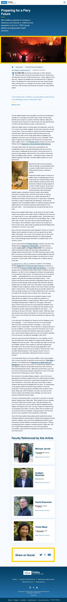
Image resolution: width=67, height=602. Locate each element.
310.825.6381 (33, 595)
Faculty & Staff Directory (27, 579)
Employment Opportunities (46, 579)
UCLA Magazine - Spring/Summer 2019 (21, 70)
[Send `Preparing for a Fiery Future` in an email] (49, 555)
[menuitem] (42, 555)
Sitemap (10, 600)
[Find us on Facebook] (33, 587)
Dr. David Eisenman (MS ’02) (20, 264)
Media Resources (27, 582)
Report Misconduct (32, 600)
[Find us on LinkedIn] (37, 587)
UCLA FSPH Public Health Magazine (34, 67)
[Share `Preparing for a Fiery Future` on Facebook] (45, 555)
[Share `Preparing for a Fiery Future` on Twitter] (41, 555)
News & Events (19, 67)
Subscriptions (40, 582)
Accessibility (23, 600)
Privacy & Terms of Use (43, 600)
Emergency (16, 600)
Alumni (15, 579)
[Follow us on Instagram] (30, 587)
